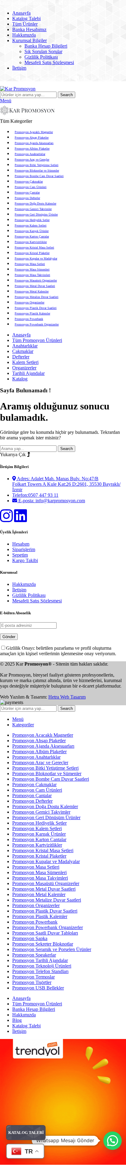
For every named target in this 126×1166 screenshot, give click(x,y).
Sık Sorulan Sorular (43, 51)
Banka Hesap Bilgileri (45, 46)
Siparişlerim (23, 549)
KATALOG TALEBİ (26, 1132)
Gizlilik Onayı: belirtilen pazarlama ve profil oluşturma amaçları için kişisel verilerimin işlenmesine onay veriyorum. (58, 650)
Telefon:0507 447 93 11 (35, 495)
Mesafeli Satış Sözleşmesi (49, 62)
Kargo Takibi (25, 560)
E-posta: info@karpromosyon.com (51, 500)
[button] (112, 1140)
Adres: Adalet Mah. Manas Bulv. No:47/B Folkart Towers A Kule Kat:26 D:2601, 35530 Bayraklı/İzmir (66, 484)
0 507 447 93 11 (80, 2)
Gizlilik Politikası (41, 57)
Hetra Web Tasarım (67, 696)
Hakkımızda (24, 584)
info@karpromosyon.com (30, 2)
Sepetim (20, 555)
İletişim (19, 589)
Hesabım (20, 544)
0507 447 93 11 (95, 78)
